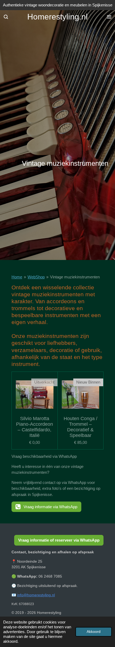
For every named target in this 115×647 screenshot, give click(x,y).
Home (16, 277)
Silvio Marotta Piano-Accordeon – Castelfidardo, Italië (34, 427)
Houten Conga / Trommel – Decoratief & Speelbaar (80, 427)
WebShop (36, 277)
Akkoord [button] (94, 632)
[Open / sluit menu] (109, 16)
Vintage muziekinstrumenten (75, 277)
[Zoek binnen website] (6, 16)
